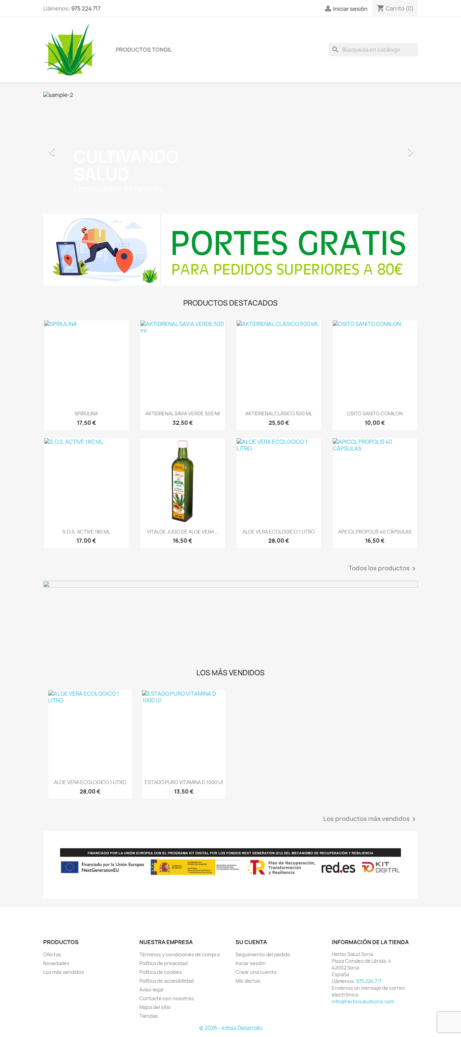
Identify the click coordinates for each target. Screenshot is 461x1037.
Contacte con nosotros (166, 998)
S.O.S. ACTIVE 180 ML (86, 531)
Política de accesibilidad (166, 981)
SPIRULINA (86, 413)
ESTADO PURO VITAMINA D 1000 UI (184, 782)
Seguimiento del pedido (263, 954)
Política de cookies (160, 972)
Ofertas (52, 954)
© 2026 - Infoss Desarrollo (230, 1028)
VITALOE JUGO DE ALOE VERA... (182, 531)
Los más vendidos (63, 972)
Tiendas (148, 1016)
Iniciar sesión (251, 963)
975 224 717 (86, 8)
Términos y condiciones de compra (179, 954)
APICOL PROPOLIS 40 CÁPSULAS (374, 531)
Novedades (56, 963)
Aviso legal (151, 989)
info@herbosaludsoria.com (363, 1001)
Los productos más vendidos (370, 819)
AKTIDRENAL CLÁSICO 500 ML (278, 413)
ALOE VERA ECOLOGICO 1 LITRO (279, 531)
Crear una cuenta (256, 972)
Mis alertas (248, 981)
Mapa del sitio (155, 1007)
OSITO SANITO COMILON (375, 413)
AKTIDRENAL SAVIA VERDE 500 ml (182, 413)
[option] (230, 148)
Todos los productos (383, 569)
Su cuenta (251, 942)
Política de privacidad (163, 963)
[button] (71, 148)
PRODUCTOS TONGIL (144, 49)
